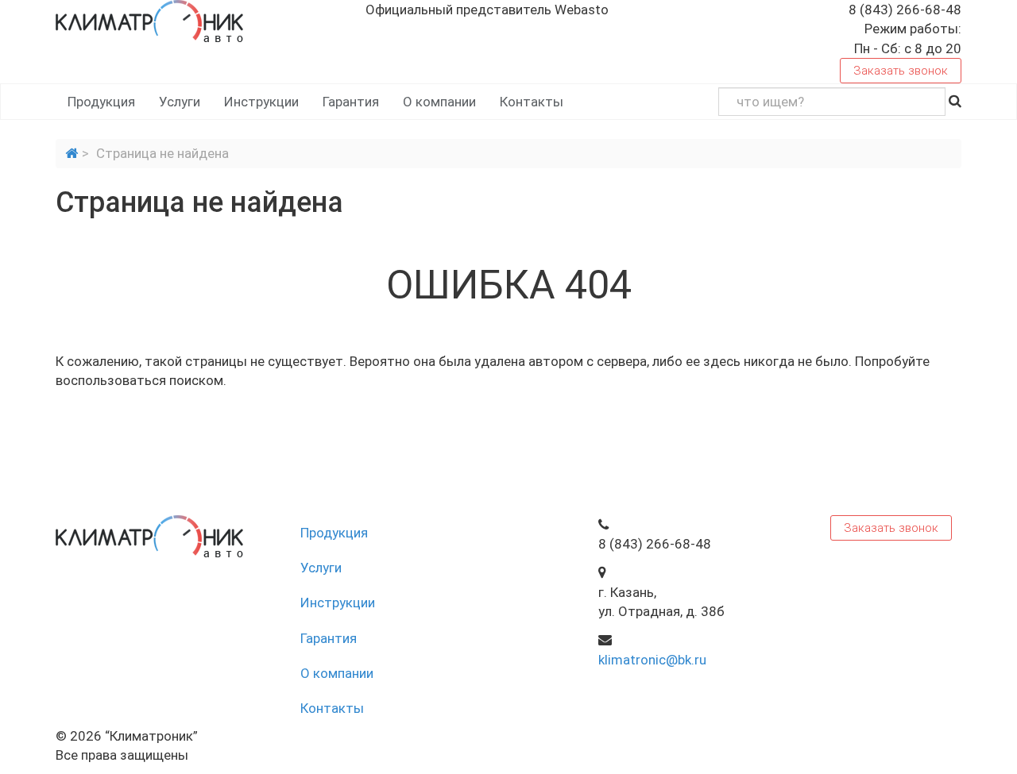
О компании (439, 102)
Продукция (101, 102)
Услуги (179, 102)
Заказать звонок (900, 71)
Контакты (531, 102)
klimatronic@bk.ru (652, 660)
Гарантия (351, 102)
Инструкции (261, 102)
